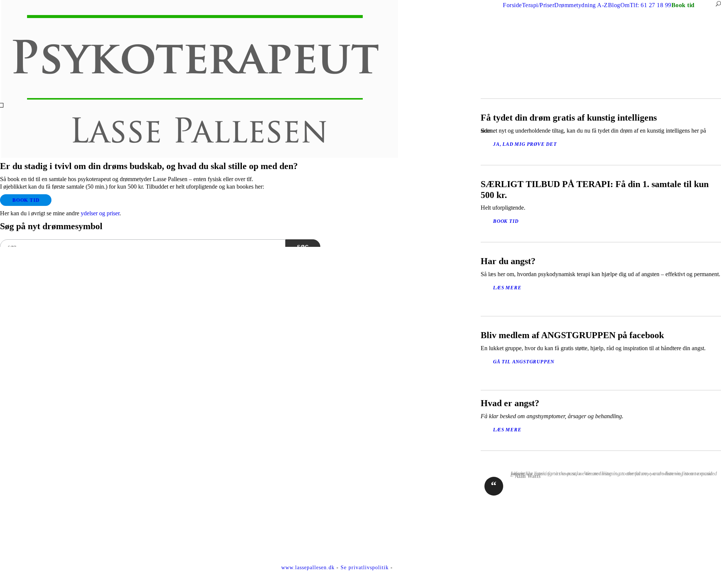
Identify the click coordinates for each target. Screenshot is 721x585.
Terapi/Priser (538, 5)
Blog (614, 5)
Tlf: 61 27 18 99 (650, 5)
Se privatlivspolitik (365, 567)
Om (625, 5)
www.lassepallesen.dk (308, 567)
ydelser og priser (100, 213)
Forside (512, 5)
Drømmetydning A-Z (581, 5)
